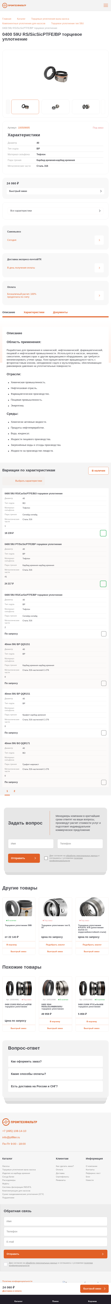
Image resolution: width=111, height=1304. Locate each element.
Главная (6, 19)
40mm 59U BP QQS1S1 (17, 644)
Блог (88, 1177)
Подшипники (8, 1197)
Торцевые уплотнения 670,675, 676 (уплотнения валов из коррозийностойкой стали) (92, 928)
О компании (91, 1166)
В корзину (12, 944)
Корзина (92, 1301)
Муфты (5, 1183)
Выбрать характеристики (28, 481)
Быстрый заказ (18, 951)
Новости (90, 1180)
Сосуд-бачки (8, 1177)
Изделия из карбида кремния (16, 1173)
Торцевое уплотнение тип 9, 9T (55, 926)
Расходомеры (8, 1180)
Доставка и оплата (12, 1291)
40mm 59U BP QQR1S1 (17, 694)
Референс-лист (93, 1173)
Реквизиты (61, 1180)
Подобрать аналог (55, 944)
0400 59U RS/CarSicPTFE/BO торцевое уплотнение (34, 493)
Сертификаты (62, 1177)
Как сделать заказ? (65, 1166)
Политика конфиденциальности (17, 1281)
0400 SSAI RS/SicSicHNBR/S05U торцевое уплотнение (52, 1006)
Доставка (60, 1173)
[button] (8, 107)
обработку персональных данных (82, 855)
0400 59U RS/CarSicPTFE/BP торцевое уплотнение (33, 595)
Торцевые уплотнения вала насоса (50, 19)
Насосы (6, 1166)
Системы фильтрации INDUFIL (17, 1187)
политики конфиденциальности (66, 859)
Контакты (90, 1169)
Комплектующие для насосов (16, 1191)
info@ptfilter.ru (11, 1137)
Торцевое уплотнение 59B (18, 925)
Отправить (18, 858)
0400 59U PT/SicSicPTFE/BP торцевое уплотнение (33, 544)
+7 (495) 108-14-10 (14, 1130)
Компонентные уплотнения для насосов (23, 23)
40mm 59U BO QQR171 (17, 743)
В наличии (98, 470)
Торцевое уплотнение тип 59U (67, 23)
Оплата (59, 1169)
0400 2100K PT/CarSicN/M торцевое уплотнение (90, 1005)
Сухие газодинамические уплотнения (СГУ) (23, 1194)
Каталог (21, 19)
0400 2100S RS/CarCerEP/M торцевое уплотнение (18, 1005)
